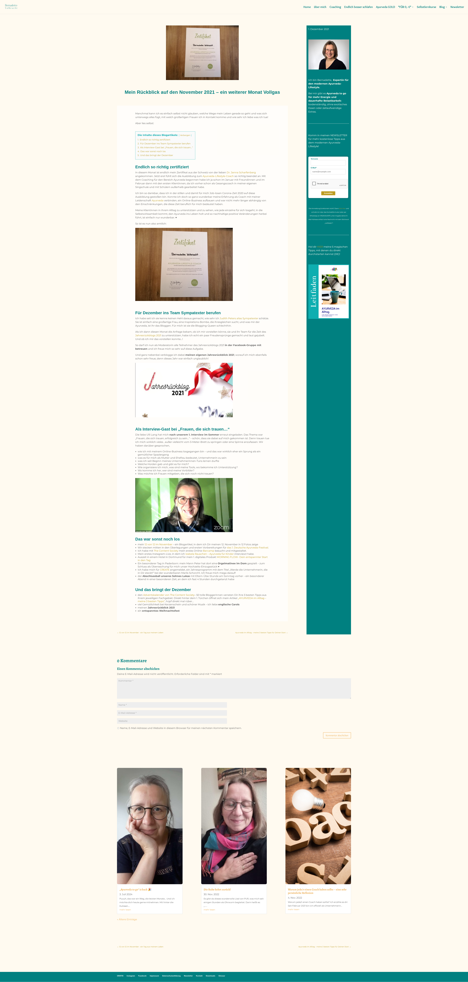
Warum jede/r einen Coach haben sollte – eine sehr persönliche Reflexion (317, 891)
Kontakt (199, 976)
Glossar (222, 976)
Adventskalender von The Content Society (169, 594)
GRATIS (120, 976)
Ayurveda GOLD (385, 7)
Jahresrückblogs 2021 (148, 335)
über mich (320, 7)
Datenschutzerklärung (171, 976)
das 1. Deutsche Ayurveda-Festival (247, 547)
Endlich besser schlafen (358, 7)
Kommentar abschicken (337, 735)
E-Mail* (314, 168)
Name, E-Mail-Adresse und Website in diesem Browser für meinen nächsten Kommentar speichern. (181, 728)
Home (307, 7)
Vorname (314, 159)
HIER (320, 246)
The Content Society (166, 550)
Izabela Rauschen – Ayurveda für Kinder (209, 553)
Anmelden (328, 193)
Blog (442, 7)
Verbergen (185, 135)
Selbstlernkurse (426, 7)
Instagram (131, 976)
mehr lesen (125, 909)
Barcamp (208, 550)
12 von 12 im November (158, 544)
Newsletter (457, 7)
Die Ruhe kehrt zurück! (217, 889)
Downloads (210, 976)
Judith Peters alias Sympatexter (239, 318)
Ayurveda (157, 200)
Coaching (335, 7)
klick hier (342, 208)
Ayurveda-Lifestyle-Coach (218, 176)
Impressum (154, 976)
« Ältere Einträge (127, 919)
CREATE (164, 569)
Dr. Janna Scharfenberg (241, 172)
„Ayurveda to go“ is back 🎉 (135, 889)
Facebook (142, 976)
